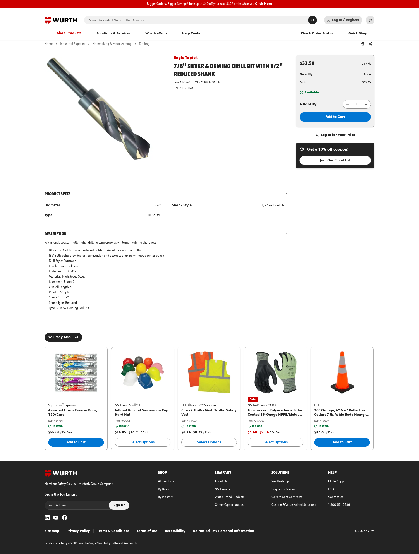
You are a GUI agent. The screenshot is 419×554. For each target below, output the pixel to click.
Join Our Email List (335, 160)
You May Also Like (63, 337)
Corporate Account (284, 489)
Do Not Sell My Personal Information (223, 531)
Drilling (144, 44)
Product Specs (57, 194)
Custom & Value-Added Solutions (293, 505)
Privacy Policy (78, 531)
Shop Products (69, 33)
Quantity (308, 104)
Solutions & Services (113, 33)
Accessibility (175, 531)
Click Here (263, 4)
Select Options (143, 442)
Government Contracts (286, 497)
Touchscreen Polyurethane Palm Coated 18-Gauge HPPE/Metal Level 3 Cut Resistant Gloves (275, 415)
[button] (106, 116)
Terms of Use (147, 531)
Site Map (52, 531)
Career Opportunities (229, 505)
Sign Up (119, 505)
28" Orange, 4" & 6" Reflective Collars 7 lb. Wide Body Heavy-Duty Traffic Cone (340, 415)
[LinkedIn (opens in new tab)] (47, 517)
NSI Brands (222, 489)
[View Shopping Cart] (370, 20)
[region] (209, 4)
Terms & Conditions (113, 531)
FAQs (331, 489)
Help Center (192, 33)
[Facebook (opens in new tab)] (64, 517)
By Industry (165, 497)
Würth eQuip (156, 33)
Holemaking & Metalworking (112, 44)
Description (55, 234)
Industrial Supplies (72, 44)
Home (49, 44)
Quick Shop (357, 33)
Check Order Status (317, 33)
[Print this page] (363, 44)
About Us (221, 481)
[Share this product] (370, 44)
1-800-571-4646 (339, 505)
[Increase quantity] (366, 104)
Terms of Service (123, 543)
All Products (166, 481)
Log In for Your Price (338, 135)
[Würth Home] (61, 20)
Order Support (338, 481)
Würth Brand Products (229, 497)
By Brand (164, 489)
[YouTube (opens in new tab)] (55, 517)
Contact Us (335, 497)
